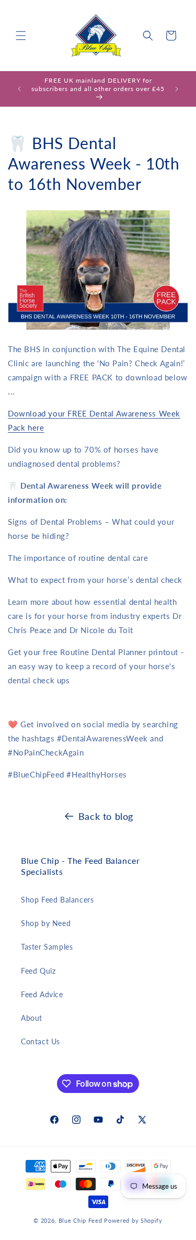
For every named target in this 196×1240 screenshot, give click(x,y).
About (31, 1017)
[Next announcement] (176, 88)
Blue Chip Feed (80, 1220)
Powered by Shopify (133, 1220)
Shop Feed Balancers (57, 899)
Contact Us (40, 1041)
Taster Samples (47, 946)
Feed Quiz (38, 970)
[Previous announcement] (19, 88)
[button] (20, 35)
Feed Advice (42, 994)
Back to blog (105, 816)
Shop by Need (46, 923)
